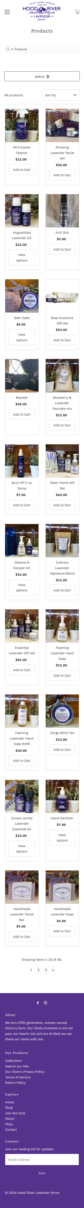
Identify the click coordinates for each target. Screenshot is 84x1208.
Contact (11, 1129)
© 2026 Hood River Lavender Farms (32, 1192)
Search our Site (17, 1066)
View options (21, 257)
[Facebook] (38, 1002)
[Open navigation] (7, 11)
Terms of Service (17, 1077)
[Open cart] (77, 11)
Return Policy (15, 1082)
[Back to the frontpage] (8, 49)
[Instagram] (45, 1002)
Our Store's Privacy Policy (24, 1071)
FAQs (9, 1124)
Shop (9, 1107)
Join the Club (15, 1113)
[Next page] (53, 970)
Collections (13, 1060)
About (9, 1118)
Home (9, 1102)
